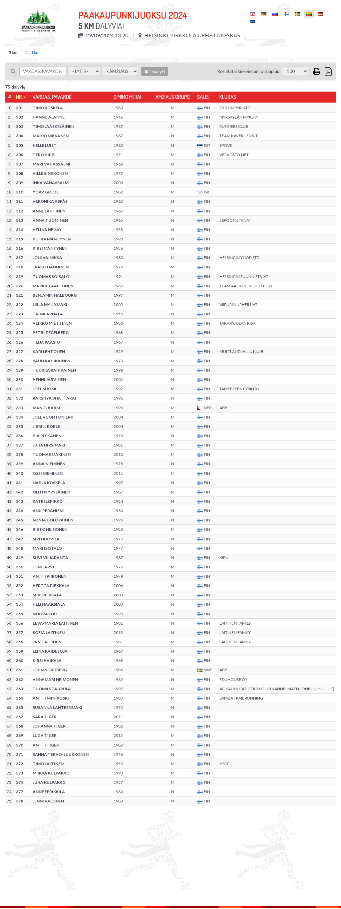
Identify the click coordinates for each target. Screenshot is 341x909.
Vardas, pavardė (52, 97)
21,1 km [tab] (32, 52)
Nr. (19, 97)
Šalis (203, 97)
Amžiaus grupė (173, 97)
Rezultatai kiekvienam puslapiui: (248, 71)
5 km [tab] (13, 52)
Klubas (227, 97)
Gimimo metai (127, 97)
